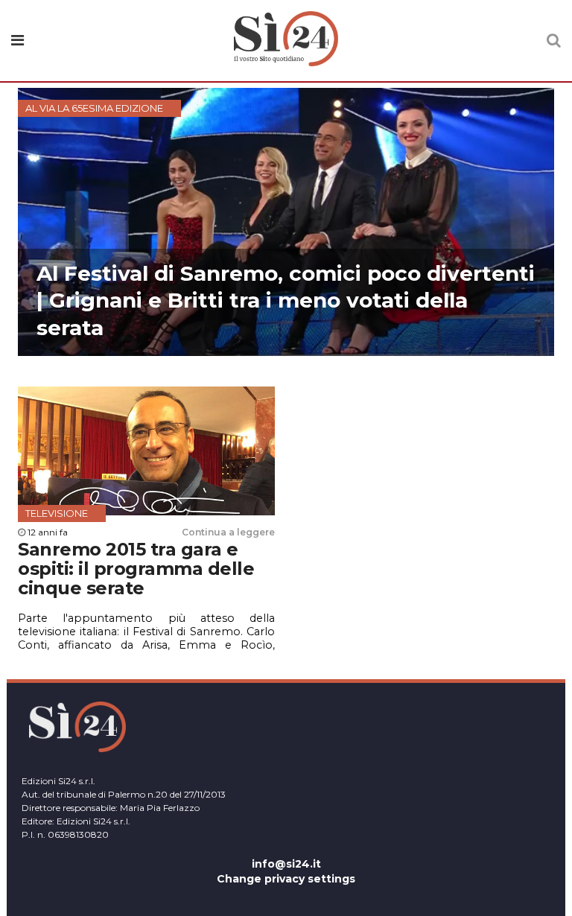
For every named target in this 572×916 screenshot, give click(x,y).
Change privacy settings (286, 878)
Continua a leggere (228, 532)
